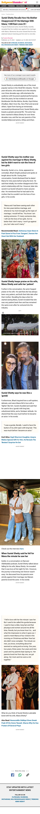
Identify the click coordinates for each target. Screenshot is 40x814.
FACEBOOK (21, 43)
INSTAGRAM (28, 43)
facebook (24, 797)
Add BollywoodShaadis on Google (21, 79)
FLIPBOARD (14, 43)
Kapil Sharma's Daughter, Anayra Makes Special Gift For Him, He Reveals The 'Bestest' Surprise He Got (18, 439)
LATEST (3, 6)
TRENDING (11, 6)
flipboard (16, 797)
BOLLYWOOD (21, 6)
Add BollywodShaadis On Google (14, 9)
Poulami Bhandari (8, 38)
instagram (6, 799)
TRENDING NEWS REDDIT (26, 45)
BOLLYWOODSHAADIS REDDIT (9, 45)
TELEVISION (30, 6)
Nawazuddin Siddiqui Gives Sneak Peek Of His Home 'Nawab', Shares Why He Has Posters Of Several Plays (19, 723)
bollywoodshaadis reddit (20, 799)
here (22, 549)
